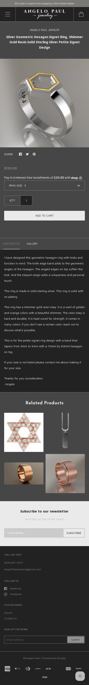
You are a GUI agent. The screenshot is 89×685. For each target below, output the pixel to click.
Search (8, 612)
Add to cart (44, 215)
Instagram (16, 594)
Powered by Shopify (54, 658)
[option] (44, 103)
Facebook (15, 588)
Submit (75, 639)
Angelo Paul (33, 658)
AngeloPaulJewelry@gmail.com (22, 569)
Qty (12, 200)
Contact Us (10, 618)
